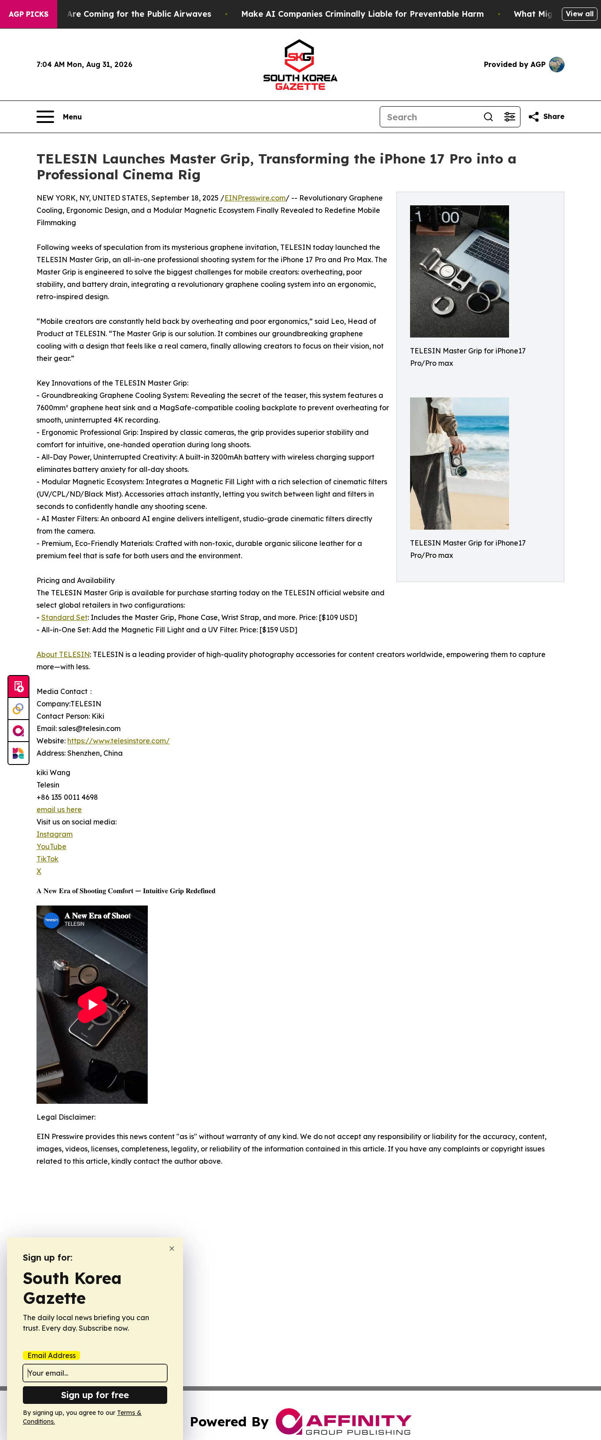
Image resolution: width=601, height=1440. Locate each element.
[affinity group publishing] (18, 731)
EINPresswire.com (255, 197)
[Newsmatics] (18, 753)
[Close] (172, 1248)
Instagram (55, 834)
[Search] (488, 117)
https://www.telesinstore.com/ (118, 740)
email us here (59, 809)
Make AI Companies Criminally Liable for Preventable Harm (362, 14)
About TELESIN (63, 654)
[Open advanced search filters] (509, 117)
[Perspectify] (18, 709)
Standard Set (64, 617)
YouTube (51, 846)
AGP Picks (28, 14)
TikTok (48, 858)
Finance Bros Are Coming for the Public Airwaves (111, 14)
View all (580, 13)
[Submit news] (18, 687)
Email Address (51, 1355)
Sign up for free (95, 1394)
